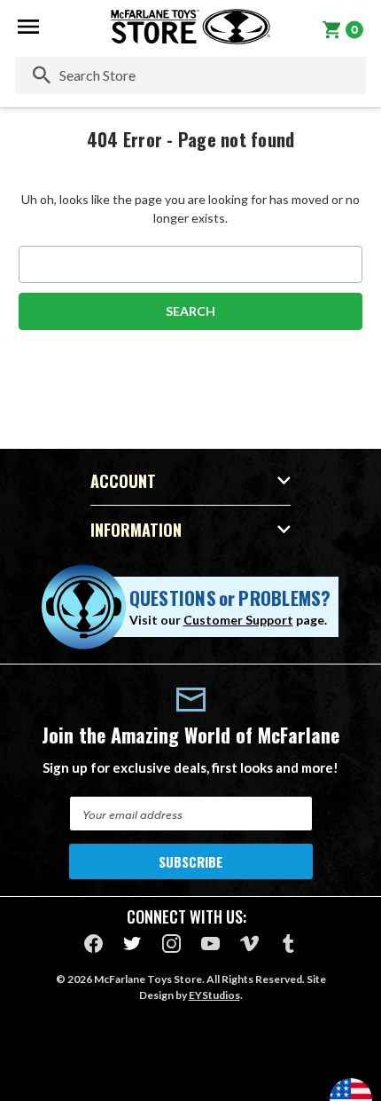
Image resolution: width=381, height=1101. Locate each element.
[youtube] (210, 943)
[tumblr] (288, 943)
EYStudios (214, 995)
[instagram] (171, 943)
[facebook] (93, 943)
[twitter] (132, 943)
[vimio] (249, 943)
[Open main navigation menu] (28, 27)
